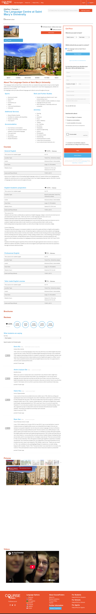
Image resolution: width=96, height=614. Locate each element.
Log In (83, 2)
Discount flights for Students (74, 117)
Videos (56, 77)
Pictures (46, 77)
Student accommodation (73, 120)
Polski (30, 608)
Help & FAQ (35, 2)
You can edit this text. (71, 105)
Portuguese (31, 601)
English (91, 2)
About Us (27, 2)
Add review (51, 32)
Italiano (30, 606)
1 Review (54, 188)
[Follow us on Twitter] (12, 605)
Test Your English (18, 2)
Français (30, 604)
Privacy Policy (84, 161)
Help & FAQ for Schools (78, 602)
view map (58, 27)
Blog (42, 2)
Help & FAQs (74, 162)
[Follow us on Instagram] (15, 605)
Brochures (28, 77)
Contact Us (80, 162)
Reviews (37, 77)
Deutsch (30, 597)
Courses (18, 77)
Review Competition (55, 608)
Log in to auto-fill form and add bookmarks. (77, 60)
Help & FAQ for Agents (78, 607)
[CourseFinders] (7, 2)
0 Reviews (52, 253)
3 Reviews (54, 151)
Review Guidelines (54, 599)
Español (30, 602)
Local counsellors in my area (74, 123)
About (8, 77)
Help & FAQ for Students (79, 597)
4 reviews (58, 29)
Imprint (51, 602)
